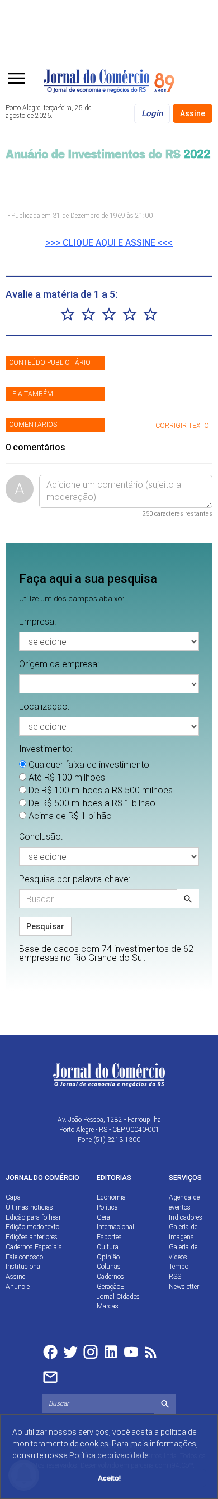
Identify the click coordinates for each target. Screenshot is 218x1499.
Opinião (108, 1257)
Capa (13, 1197)
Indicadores (185, 1217)
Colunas (109, 1266)
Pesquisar (45, 926)
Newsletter (184, 1287)
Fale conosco (24, 1257)
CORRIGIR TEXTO (182, 426)
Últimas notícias (29, 1207)
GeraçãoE (110, 1287)
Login (152, 113)
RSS (175, 1277)
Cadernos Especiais (34, 1247)
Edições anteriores (32, 1237)
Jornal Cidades (118, 1297)
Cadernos (110, 1277)
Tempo (178, 1266)
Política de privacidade (108, 1455)
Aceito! (109, 1478)
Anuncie (18, 1287)
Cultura (108, 1247)
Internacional (115, 1227)
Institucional (24, 1266)
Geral (104, 1217)
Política (107, 1207)
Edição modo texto (32, 1227)
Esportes (109, 1237)
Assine (192, 113)
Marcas (108, 1306)
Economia (111, 1197)
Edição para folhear (33, 1217)
